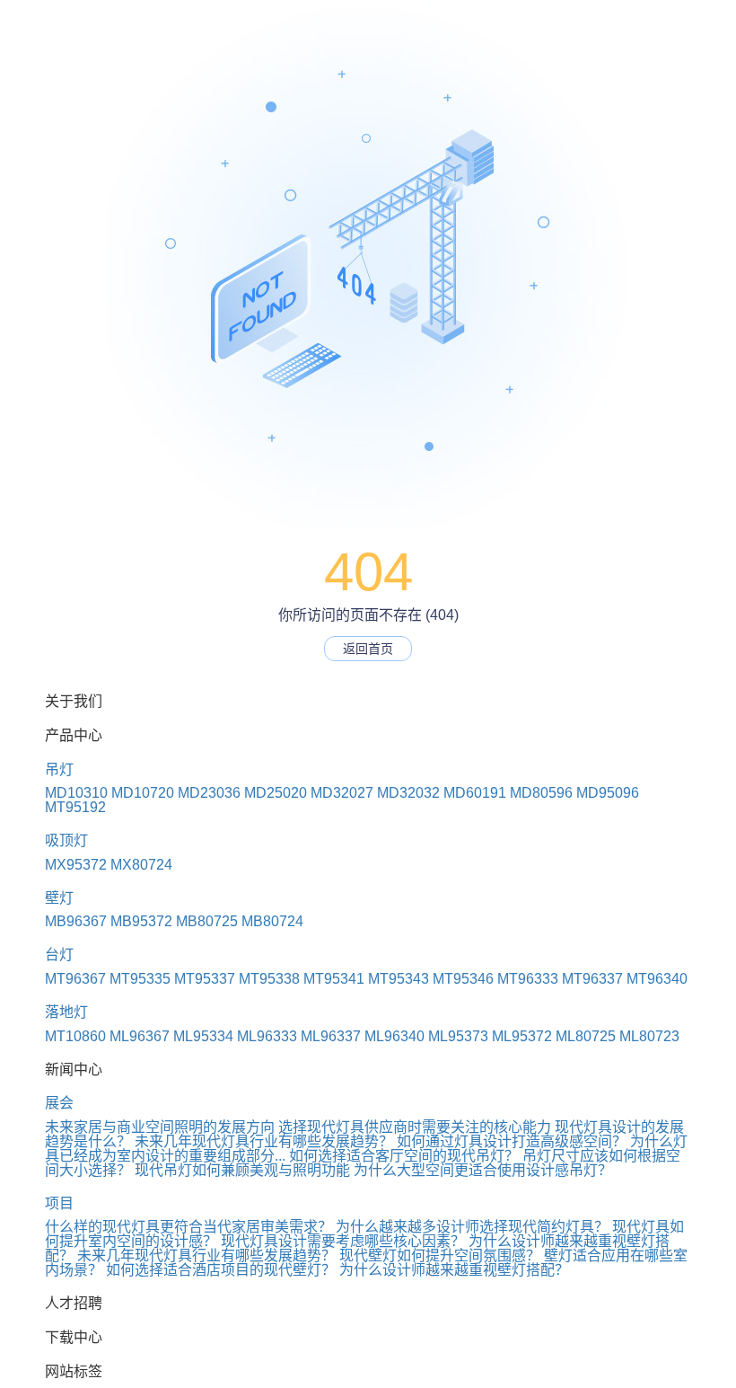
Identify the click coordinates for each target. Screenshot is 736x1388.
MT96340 (657, 978)
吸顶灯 (66, 840)
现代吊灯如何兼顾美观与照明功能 (242, 1170)
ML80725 (586, 1036)
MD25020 (275, 792)
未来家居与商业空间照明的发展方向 (160, 1127)
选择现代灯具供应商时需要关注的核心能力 (414, 1127)
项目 (59, 1203)
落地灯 (66, 1012)
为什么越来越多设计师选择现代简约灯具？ (472, 1226)
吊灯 (59, 769)
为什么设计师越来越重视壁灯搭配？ (454, 1269)
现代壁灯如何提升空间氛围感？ (439, 1255)
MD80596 (541, 792)
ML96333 (267, 1036)
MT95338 (269, 978)
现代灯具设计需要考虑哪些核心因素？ (343, 1241)
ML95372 (522, 1036)
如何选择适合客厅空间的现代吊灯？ (404, 1155)
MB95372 (141, 921)
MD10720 (142, 792)
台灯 (59, 954)
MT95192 (75, 807)
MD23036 (209, 792)
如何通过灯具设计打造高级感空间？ (511, 1141)
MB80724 (272, 921)
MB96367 (76, 921)
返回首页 (368, 648)
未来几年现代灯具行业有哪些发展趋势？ (264, 1141)
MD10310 (76, 792)
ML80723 (649, 1036)
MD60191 (474, 792)
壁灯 (59, 898)
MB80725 (207, 921)
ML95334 (203, 1036)
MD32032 (408, 792)
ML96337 (331, 1036)
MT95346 (463, 978)
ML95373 (458, 1036)
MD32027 (342, 792)
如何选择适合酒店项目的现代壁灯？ (221, 1269)
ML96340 (394, 1036)
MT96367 (75, 978)
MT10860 (75, 1036)
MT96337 (592, 978)
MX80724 (141, 864)
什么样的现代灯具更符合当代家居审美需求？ (188, 1226)
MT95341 (333, 978)
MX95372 (76, 864)
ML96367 (140, 1036)
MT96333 (527, 978)
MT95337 (204, 978)
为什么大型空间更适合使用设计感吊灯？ (483, 1170)
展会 (59, 1102)
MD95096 (607, 792)
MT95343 (398, 978)
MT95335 (140, 978)
